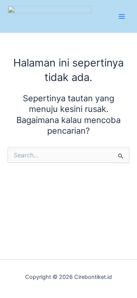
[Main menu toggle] (121, 16)
